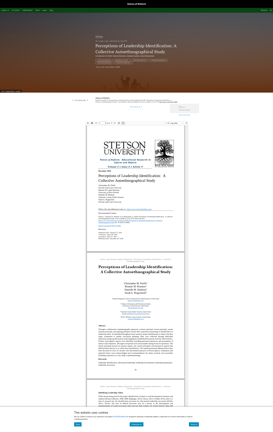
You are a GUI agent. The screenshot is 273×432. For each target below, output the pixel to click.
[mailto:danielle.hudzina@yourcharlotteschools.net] (135, 314)
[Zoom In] (168, 123)
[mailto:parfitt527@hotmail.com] (136, 300)
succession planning (104, 60)
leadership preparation (139, 60)
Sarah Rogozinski (147, 56)
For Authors (16, 10)
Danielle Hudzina (133, 56)
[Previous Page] (99, 123)
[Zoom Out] (166, 123)
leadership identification (123, 63)
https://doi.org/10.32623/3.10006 (108, 67)
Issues (45, 10)
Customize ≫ (137, 424)
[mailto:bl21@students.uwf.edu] (136, 308)
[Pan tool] (119, 123)
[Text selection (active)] (123, 123)
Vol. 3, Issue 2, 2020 (102, 41)
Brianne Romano (119, 56)
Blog (51, 10)
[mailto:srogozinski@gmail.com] (136, 319)
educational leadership (104, 63)
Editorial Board (27, 10)
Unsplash (18, 91)
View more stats (184, 115)
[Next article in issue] (88, 100)
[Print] (92, 123)
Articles (4, 10)
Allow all (195, 424)
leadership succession (121, 60)
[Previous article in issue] (73, 100)
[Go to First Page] (96, 123)
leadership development (158, 60)
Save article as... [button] (136, 107)
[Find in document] (187, 123)
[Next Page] (111, 123)
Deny (79, 424)
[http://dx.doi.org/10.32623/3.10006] (109, 226)
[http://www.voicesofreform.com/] (141, 209)
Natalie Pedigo (10, 91)
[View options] (88, 123)
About (37, 10)
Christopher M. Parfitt (103, 56)
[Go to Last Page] (114, 123)
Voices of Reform (102, 98)
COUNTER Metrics (119, 416)
